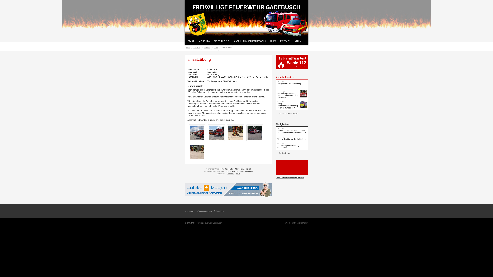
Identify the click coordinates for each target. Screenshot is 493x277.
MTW (255, 77)
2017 (216, 48)
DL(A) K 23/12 (213, 77)
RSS (298, 211)
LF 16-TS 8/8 (246, 77)
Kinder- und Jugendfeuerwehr (250, 41)
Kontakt (285, 41)
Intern (297, 41)
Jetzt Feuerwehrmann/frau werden (292, 167)
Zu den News (284, 153)
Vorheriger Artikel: (228, 169)
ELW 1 (223, 77)
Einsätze (207, 48)
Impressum (189, 211)
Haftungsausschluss (204, 211)
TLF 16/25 (263, 77)
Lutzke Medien (228, 190)
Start (191, 41)
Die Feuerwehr (221, 41)
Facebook (285, 211)
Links (273, 41)
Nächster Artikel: (228, 171)
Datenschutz (219, 211)
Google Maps (305, 211)
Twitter (292, 211)
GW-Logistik (233, 77)
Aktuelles (204, 41)
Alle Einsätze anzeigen (288, 113)
